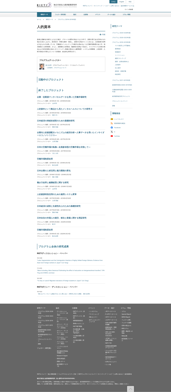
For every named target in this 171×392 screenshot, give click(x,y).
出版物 (74, 308)
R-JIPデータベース (111, 314)
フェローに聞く (126, 320)
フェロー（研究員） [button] (60, 14)
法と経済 (118, 68)
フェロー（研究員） (44, 348)
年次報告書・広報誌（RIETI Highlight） (78, 330)
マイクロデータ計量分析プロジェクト (110, 352)
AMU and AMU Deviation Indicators (110, 333)
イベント (91, 308)
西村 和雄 (55, 127)
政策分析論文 (61, 358)
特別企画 (124, 336)
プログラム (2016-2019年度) (67, 19)
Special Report (126, 314)
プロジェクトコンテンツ (119, 101)
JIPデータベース (110, 311)
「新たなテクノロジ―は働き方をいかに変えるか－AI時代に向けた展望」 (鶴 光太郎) (63, 294)
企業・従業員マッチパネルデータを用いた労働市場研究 (61, 97)
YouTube (117, 136)
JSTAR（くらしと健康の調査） (111, 339)
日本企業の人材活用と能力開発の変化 (54, 170)
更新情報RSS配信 (119, 123)
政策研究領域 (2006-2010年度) (122, 85)
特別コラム (125, 328)
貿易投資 (118, 49)
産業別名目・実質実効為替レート (110, 328)
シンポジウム (93, 311)
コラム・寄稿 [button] (126, 14)
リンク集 (108, 364)
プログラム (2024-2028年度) (121, 33)
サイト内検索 (129, 9)
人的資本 (118, 64)
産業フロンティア (120, 58)
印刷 (103, 34)
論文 (57, 308)
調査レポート (61, 361)
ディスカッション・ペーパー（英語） (62, 319)
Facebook (117, 127)
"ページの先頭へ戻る (130, 389)
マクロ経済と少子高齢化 (122, 45)
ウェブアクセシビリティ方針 (67, 374)
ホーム (39, 19)
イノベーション (120, 55)
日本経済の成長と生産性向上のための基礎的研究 (59, 206)
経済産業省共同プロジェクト (121, 96)
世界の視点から (126, 325)
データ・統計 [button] (111, 14)
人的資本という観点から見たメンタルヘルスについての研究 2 (64, 109)
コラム (124, 311)
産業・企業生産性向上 (122, 61)
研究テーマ (49, 19)
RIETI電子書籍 (77, 326)
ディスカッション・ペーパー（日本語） (62, 313)
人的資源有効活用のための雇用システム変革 (57, 194)
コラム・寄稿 (126, 308)
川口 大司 (55, 153)
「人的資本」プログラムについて (56, 67)
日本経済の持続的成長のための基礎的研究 (56, 120)
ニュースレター (119, 119)
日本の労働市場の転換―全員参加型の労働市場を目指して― (63, 147)
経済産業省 (128, 374)
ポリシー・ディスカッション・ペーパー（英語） (62, 332)
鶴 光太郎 (49, 65)
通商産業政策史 (78, 320)
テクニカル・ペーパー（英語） (62, 342)
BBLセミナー (93, 317)
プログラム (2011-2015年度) (121, 80)
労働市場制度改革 (45, 159)
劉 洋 (53, 224)
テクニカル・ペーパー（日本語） (62, 338)
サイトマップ (98, 6)
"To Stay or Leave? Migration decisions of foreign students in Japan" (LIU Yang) (63, 280)
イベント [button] (98, 14)
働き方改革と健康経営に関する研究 (53, 182)
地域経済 (118, 52)
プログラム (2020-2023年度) (121, 37)
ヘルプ (106, 6)
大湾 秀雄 (55, 141)
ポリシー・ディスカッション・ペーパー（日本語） (62, 326)
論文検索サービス (126, 6)
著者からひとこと (78, 323)
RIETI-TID (108, 343)
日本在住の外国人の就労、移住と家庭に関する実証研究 (61, 218)
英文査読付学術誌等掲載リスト (62, 352)
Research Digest (62, 355)
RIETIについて (87, 6)
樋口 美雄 (55, 177)
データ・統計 (109, 308)
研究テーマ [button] (44, 14)
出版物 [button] (86, 14)
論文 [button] (75, 14)
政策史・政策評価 (120, 71)
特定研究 (118, 74)
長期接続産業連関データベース (110, 347)
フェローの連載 (126, 322)
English (121, 1)
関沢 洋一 (55, 115)
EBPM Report (126, 317)
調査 (113, 105)
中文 (130, 1)
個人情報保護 (52, 374)
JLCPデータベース (111, 320)
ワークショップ (94, 314)
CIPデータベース (110, 317)
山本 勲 (54, 103)
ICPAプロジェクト (111, 361)
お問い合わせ (115, 6)
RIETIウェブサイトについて (87, 374)
